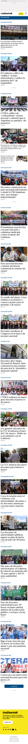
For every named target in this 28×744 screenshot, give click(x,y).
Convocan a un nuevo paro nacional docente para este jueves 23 (14, 677)
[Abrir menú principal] (26, 13)
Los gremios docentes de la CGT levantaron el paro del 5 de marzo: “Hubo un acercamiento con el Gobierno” (13, 433)
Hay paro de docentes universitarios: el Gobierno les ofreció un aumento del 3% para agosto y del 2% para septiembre (14, 571)
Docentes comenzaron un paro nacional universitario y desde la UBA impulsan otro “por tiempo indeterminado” (14, 192)
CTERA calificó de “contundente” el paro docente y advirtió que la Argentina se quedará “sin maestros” (13, 118)
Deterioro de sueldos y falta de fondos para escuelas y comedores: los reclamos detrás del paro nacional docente (8, 158)
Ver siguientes (14, 686)
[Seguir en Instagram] (10, 729)
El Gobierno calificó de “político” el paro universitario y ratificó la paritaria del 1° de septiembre (13, 78)
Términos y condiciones (14, 741)
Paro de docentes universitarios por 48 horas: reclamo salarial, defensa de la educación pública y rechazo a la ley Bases (13, 608)
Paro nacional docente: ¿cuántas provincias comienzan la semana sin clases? (13, 267)
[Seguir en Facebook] (5, 729)
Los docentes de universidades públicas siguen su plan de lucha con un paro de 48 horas (13, 536)
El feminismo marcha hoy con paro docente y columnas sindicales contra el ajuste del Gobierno (13, 232)
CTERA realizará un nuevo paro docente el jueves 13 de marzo (14, 399)
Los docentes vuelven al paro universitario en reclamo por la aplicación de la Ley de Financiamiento (12, 44)
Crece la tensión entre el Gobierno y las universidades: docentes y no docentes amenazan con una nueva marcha (13, 501)
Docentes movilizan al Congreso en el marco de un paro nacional (13, 333)
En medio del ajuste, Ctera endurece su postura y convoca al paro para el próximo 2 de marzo (14, 301)
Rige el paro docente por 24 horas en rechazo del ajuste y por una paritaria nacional (13, 645)
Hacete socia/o (20, 13)
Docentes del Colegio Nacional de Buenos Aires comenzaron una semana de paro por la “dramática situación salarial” (13, 366)
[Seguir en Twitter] (3, 729)
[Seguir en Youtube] (13, 729)
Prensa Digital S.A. (14, 736)
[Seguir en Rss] (15, 729)
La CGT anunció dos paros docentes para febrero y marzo (14, 467)
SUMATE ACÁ (7, 722)
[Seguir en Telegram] (8, 729)
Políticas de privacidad (14, 738)
